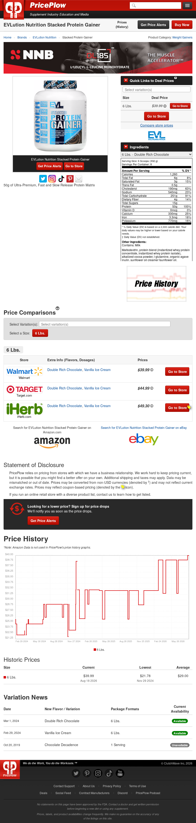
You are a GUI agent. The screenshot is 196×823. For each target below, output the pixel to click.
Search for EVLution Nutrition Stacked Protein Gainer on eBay (144, 427)
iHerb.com (24, 416)
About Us (89, 786)
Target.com (24, 395)
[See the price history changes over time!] (156, 283)
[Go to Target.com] (24, 389)
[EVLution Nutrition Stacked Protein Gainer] (60, 116)
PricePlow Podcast (148, 793)
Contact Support (64, 786)
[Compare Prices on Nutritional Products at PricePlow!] (11, 768)
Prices (122, 22)
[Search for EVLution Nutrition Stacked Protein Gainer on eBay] (144, 438)
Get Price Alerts (153, 24)
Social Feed (63, 793)
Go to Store (180, 106)
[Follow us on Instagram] (98, 773)
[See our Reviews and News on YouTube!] (120, 773)
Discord (123, 793)
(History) (122, 27)
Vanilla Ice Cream (97, 369)
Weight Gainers (182, 37)
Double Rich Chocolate (64, 369)
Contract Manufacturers (94, 793)
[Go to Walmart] (24, 371)
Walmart (24, 377)
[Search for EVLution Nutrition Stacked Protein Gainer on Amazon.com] (52, 442)
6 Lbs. (40, 333)
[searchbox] (158, 89)
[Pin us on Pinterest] (87, 773)
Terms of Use (137, 786)
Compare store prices (156, 125)
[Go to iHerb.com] (24, 408)
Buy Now (182, 24)
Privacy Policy (112, 786)
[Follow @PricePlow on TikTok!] (109, 773)
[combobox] (157, 89)
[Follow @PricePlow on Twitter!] (76, 773)
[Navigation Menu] (187, 6)
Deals (43, 793)
